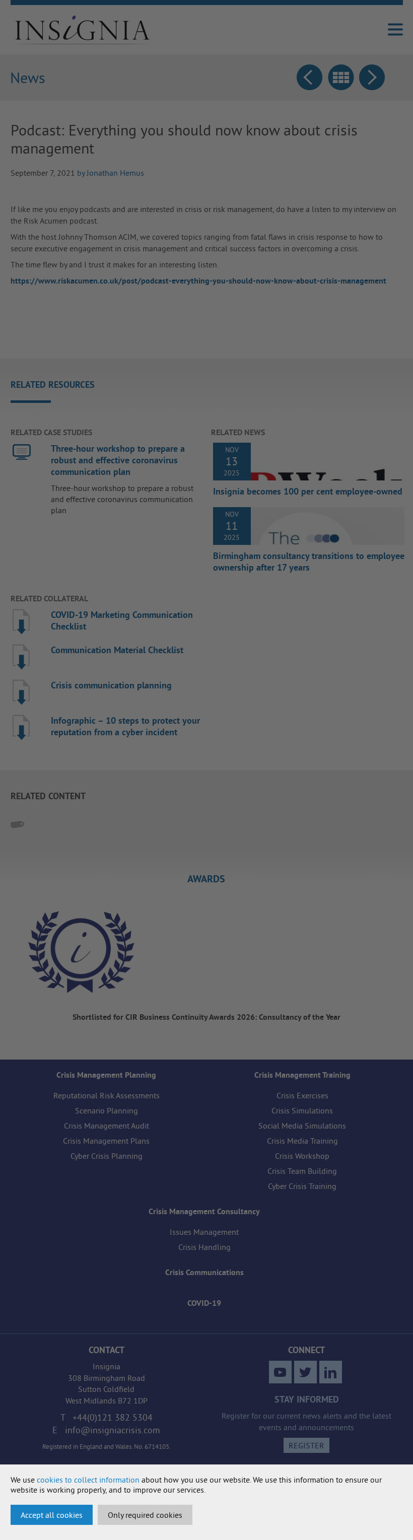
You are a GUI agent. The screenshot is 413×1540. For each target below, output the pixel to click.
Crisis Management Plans (106, 1141)
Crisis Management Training (302, 1075)
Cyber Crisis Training (302, 1186)
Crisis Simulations (302, 1110)
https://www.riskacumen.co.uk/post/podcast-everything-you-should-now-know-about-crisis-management (198, 280)
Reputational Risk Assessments (106, 1095)
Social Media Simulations (302, 1126)
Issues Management (204, 1232)
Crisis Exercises (302, 1095)
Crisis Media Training (302, 1141)
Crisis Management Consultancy (204, 1211)
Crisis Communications (204, 1272)
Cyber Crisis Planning (107, 1156)
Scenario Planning (106, 1110)
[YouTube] (280, 1372)
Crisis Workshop (302, 1156)
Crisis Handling (204, 1247)
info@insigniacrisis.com (112, 1430)
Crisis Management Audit (106, 1126)
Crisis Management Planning (106, 1075)
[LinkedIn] (330, 1372)
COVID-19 (204, 1303)
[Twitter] (305, 1372)
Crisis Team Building (302, 1171)
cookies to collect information (88, 1480)
